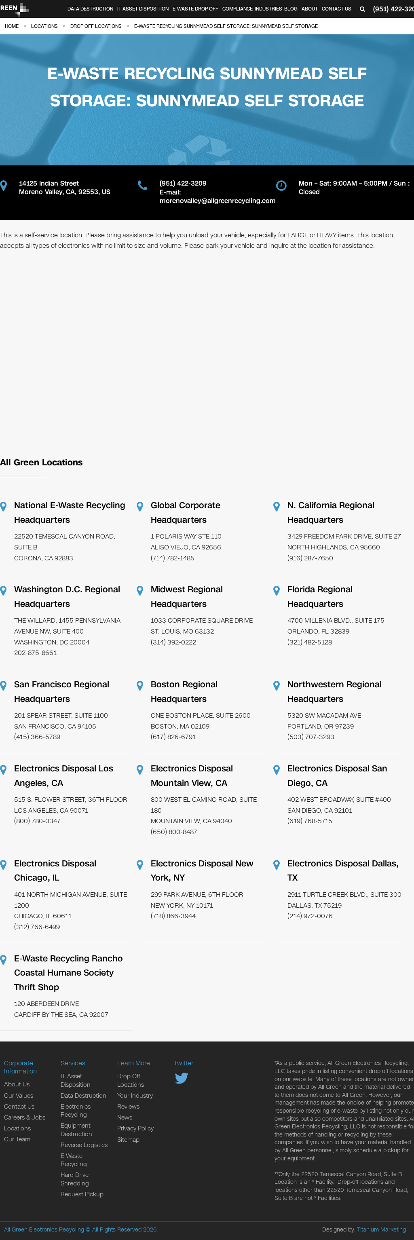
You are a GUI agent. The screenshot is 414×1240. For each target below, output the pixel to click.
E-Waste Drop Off (195, 9)
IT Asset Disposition (143, 9)
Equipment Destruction (76, 1129)
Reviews (128, 1106)
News (124, 1117)
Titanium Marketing (381, 1230)
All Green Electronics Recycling (44, 1230)
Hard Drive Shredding (75, 1178)
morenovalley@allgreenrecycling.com (218, 201)
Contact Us (336, 9)
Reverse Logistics (84, 1145)
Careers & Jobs (24, 1117)
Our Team (17, 1139)
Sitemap (128, 1139)
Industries (268, 9)
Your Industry (135, 1095)
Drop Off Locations (130, 1080)
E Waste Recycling (74, 1159)
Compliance (237, 9)
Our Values (18, 1095)
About (310, 9)
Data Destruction (90, 9)
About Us (17, 1084)
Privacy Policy (135, 1128)
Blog (291, 9)
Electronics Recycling (76, 1110)
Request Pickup (82, 1194)
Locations (17, 1128)
